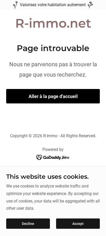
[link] (53, 26)
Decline (28, 224)
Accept (78, 224)
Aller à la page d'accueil (53, 96)
